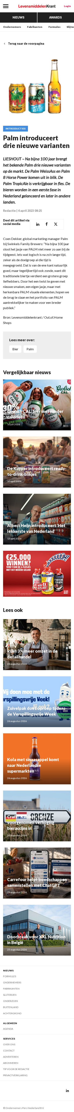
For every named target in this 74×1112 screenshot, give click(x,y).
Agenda (8, 1028)
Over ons (9, 1044)
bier (15, 349)
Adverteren (10, 1056)
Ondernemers (12, 26)
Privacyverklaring (15, 1075)
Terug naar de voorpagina (26, 43)
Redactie (9, 210)
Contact (9, 1050)
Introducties (15, 128)
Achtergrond (12, 1013)
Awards (55, 17)
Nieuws (18, 17)
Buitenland (10, 1007)
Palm (30, 349)
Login (67, 6)
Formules (54, 26)
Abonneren (10, 1062)
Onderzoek (10, 1001)
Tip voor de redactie (16, 1069)
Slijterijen (9, 994)
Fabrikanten (34, 26)
